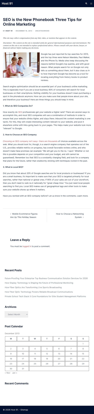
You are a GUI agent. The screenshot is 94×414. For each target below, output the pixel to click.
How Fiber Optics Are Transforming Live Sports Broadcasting (33, 287)
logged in (27, 246)
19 (47, 358)
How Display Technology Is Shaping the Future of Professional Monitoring (39, 283)
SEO (20, 112)
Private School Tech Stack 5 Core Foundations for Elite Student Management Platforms (45, 296)
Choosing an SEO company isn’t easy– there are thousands (30, 141)
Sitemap (24, 410)
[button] (86, 4)
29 (83, 363)
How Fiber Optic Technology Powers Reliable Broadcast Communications (39, 292)
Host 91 (7, 3)
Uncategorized (42, 31)
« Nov (7, 373)
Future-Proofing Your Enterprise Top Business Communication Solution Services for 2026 (46, 278)
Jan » (14, 373)
